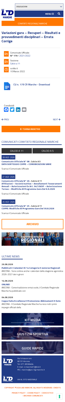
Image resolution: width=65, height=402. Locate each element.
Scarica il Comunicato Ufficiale (15, 168)
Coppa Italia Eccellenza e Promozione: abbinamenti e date (31, 300)
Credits (57, 387)
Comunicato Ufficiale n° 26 (15, 181)
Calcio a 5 (48, 151)
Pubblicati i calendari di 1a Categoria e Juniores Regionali (31, 267)
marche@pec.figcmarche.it (33, 369)
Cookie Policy (33, 392)
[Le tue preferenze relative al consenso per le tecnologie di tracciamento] (59, 396)
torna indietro (31, 129)
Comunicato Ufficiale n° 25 (15, 206)
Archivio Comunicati (33, 395)
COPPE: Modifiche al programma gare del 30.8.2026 (28, 208)
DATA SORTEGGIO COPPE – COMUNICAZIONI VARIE (26, 164)
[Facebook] (6, 110)
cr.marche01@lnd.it (32, 366)
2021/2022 (24, 55)
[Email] (24, 110)
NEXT (55, 119)
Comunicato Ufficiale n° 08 (15, 161)
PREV (6, 119)
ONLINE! (6, 284)
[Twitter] (12, 110)
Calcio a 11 (15, 63)
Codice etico (47, 392)
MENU (48, 13)
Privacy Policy (18, 392)
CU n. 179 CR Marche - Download (31, 84)
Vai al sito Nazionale (27, 379)
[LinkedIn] (18, 110)
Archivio (33, 224)
